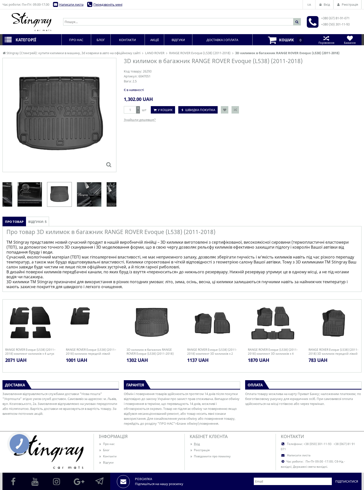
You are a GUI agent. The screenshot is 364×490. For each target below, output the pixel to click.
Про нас (109, 444)
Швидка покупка (200, 110)
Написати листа (71, 4)
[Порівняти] (235, 110)
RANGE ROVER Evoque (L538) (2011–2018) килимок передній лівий (91, 352)
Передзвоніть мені (107, 4)
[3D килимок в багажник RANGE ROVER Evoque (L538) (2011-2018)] (109, 164)
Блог (106, 450)
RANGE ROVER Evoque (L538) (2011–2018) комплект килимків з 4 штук (30, 352)
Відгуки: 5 (37, 221)
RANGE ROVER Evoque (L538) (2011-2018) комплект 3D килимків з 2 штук (212, 352)
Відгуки (108, 462)
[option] (59, 115)
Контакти (110, 456)
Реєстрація (202, 450)
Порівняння (326, 43)
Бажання (350, 43)
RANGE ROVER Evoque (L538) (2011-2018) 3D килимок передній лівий (333, 352)
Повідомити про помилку (212, 456)
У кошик (165, 110)
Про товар (14, 221)
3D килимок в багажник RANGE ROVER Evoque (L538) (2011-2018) (150, 352)
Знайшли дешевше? (140, 119)
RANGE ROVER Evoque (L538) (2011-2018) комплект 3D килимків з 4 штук (273, 352)
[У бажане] (224, 110)
